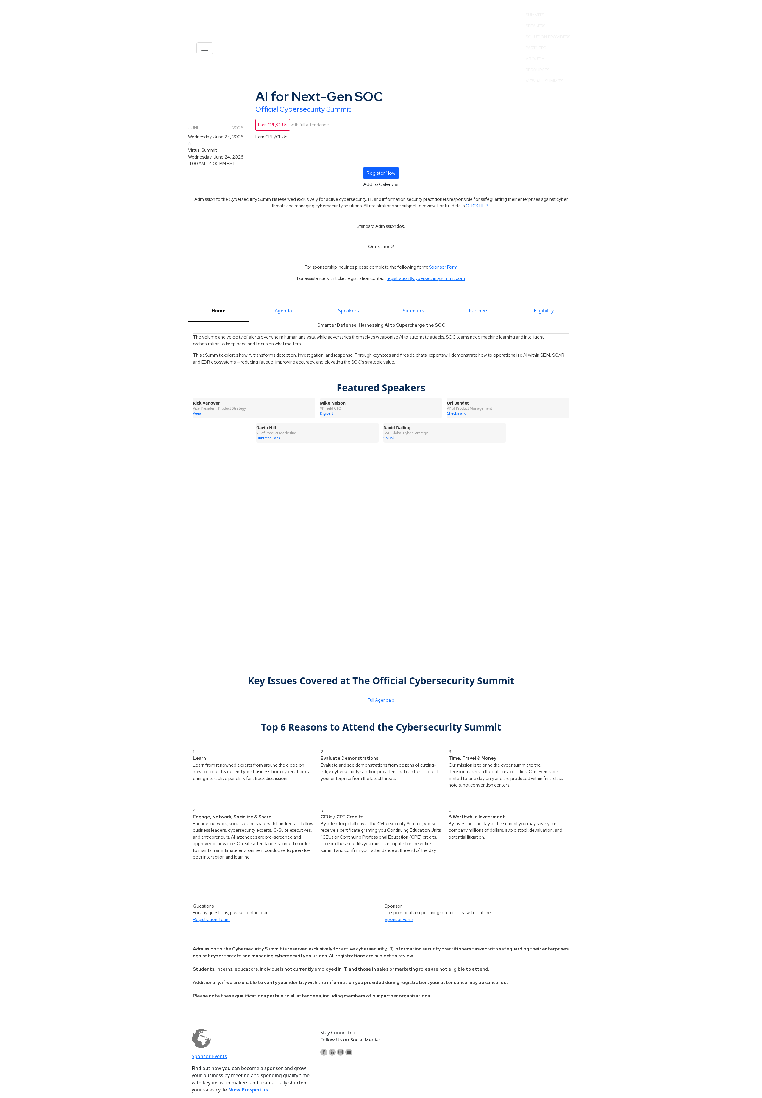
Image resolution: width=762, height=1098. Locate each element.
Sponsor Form (443, 267)
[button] (381, 173)
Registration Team (211, 919)
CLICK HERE (478, 206)
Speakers (535, 26)
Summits (535, 15)
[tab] (218, 313)
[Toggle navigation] (204, 48)
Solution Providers (548, 37)
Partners (536, 48)
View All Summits (544, 81)
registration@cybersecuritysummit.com (426, 278)
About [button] (533, 59)
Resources (537, 70)
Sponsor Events (209, 1056)
